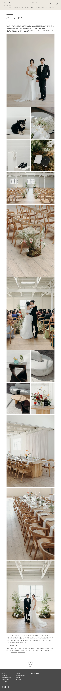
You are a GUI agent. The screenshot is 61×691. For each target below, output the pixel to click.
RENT (10, 7)
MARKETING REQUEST (7, 677)
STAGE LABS (16, 638)
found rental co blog (14, 21)
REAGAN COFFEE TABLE (37, 648)
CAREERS (44, 7)
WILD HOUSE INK (21, 642)
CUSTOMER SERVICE (20, 675)
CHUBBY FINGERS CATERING (46, 637)
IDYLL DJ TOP (21, 652)
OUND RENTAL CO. (32, 638)
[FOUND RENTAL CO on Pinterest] (5, 686)
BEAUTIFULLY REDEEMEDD (33, 640)
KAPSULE (18, 635)
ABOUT (38, 7)
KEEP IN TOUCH (35, 673)
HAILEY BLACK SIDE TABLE (36, 650)
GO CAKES (49, 640)
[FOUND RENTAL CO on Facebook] (2, 686)
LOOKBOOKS (16, 7)
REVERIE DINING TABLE (23, 648)
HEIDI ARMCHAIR (11, 648)
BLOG (27, 7)
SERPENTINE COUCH (22, 650)
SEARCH (18, 673)
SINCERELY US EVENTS (38, 635)
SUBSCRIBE (55, 677)
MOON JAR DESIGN (12, 637)
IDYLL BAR (14, 652)
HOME (6, 7)
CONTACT (32, 7)
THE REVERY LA (26, 637)
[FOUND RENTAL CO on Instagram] (8, 686)
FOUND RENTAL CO (54, 686)
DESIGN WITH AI (52, 7)
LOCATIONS (4, 681)
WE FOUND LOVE (5, 679)
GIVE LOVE (18, 679)
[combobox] (40, 3)
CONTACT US (4, 675)
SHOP (22, 7)
